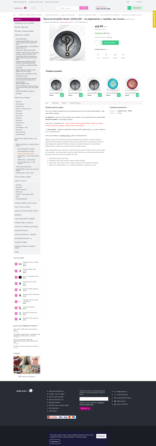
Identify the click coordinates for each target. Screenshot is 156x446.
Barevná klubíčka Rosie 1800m (26, 153)
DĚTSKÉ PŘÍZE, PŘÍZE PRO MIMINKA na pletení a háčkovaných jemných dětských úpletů (26, 58)
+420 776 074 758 (122, 395)
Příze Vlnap (19, 130)
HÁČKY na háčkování (21, 190)
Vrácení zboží (52, 411)
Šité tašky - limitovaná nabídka (24, 31)
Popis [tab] (46, 103)
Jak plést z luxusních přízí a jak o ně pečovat (26, 346)
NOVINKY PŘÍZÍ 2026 (21, 27)
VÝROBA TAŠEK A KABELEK (24, 223)
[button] (45, 87)
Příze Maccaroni (20, 123)
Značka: (81, 22)
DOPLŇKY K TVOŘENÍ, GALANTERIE (26, 227)
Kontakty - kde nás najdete (36, 2)
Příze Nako (18, 118)
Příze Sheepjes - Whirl (22, 127)
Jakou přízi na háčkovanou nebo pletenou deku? (25, 329)
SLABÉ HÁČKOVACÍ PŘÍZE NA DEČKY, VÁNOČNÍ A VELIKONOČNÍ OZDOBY (26, 62)
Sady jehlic (19, 185)
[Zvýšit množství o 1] (101, 42)
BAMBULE (18, 215)
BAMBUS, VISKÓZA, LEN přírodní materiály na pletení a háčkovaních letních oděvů (27, 53)
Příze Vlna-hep (20, 106)
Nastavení (54, 442)
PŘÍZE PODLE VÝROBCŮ (22, 98)
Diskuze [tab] (64, 103)
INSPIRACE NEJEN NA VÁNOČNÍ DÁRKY (25, 247)
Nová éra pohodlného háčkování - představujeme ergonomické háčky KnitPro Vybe (25, 341)
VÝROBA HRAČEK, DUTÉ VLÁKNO (26, 203)
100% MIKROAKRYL (21, 39)
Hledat (83, 8)
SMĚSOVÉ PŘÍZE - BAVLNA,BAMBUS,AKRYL (23, 83)
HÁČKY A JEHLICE (20, 181)
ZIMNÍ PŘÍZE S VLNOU (22, 76)
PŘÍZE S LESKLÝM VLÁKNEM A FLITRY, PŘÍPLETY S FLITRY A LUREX (26, 70)
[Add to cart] (62, 95)
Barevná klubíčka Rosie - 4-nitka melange (26, 162)
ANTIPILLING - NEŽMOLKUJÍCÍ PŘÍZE (25, 50)
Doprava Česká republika (52, 2)
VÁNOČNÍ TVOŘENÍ (21, 242)
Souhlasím (101, 436)
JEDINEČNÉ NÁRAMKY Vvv (23, 238)
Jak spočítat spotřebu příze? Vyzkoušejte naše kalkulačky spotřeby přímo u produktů (26, 335)
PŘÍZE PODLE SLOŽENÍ (22, 35)
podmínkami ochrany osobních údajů (92, 403)
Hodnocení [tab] (55, 103)
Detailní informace (100, 49)
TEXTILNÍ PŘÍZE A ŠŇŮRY (23, 177)
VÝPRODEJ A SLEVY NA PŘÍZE (24, 23)
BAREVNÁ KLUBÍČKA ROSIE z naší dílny (26, 139)
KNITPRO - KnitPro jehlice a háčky (25, 194)
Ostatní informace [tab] (75, 103)
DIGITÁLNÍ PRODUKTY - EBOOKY (25, 234)
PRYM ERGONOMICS (21, 199)
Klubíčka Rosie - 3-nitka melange (26, 160)
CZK (127, 2)
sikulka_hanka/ (121, 401)
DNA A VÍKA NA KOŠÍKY (22, 207)
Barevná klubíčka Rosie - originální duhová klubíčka (27, 145)
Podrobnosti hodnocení (66, 22)
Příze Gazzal (19, 113)
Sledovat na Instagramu (28, 376)
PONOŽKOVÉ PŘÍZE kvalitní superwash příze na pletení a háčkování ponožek (26, 79)
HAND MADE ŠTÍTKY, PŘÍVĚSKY (25, 219)
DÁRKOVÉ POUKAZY (21, 231)
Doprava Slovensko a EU (56, 400)
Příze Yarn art (19, 116)
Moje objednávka (54, 408)
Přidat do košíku (109, 43)
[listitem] (56, 87)
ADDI (17, 196)
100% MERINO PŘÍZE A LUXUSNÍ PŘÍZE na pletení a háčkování (27, 47)
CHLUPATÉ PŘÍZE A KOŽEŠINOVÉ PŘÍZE (26, 65)
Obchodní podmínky (54, 402)
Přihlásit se (85, 408)
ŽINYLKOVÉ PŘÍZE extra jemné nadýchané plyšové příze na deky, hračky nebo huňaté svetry (27, 87)
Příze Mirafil (19, 120)
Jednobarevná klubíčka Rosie (23, 167)
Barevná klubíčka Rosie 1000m (26, 149)
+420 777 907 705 (122, 404)
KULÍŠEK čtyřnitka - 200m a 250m (25, 173)
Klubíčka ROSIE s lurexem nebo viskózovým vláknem (27, 169)
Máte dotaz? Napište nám (20, 2)
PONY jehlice (19, 192)
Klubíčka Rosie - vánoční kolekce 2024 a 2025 (28, 156)
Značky (17, 252)
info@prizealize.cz (65, 136)
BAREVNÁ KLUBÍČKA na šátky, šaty (25, 91)
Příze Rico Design (20, 132)
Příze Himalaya (20, 104)
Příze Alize (18, 102)
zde (85, 437)
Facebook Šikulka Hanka (124, 398)
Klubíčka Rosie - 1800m (125, 111)
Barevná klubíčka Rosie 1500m (26, 151)
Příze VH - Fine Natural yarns (23, 109)
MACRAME (19, 93)
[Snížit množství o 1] (101, 44)
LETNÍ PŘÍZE (19, 68)
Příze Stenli (19, 125)
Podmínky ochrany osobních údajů (58, 405)
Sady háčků (19, 187)
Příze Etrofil (19, 111)
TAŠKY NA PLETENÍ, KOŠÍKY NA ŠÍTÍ (26, 211)
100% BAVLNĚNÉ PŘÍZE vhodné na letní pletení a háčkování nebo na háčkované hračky (26, 43)
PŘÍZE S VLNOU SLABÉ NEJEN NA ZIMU (26, 74)
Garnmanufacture (20, 134)
